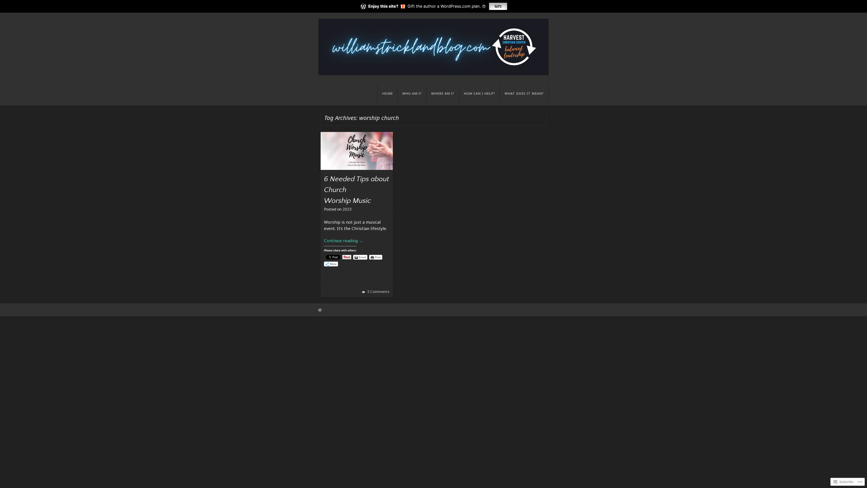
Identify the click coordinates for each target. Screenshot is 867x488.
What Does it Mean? (524, 93)
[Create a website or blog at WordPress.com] (320, 309)
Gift (498, 6)
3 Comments (378, 291)
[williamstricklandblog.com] (433, 47)
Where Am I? (442, 93)
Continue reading (343, 240)
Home (387, 93)
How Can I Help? (479, 93)
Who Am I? (412, 93)
